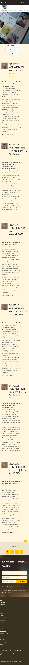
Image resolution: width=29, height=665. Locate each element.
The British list (3, 620)
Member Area (3, 628)
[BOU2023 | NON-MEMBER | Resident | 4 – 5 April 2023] (4, 465)
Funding (2, 604)
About (1, 615)
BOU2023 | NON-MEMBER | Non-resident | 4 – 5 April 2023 (18, 310)
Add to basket (6, 134)
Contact (1, 622)
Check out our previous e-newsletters (12, 587)
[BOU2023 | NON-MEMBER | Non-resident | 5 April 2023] (4, 146)
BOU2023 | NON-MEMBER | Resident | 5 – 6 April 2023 (18, 390)
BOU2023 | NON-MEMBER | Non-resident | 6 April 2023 (18, 68)
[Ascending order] (22, 45)
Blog (1, 607)
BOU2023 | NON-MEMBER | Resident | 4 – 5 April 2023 (18, 468)
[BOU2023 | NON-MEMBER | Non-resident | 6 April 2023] (4, 66)
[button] (27, 10)
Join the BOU (3, 631)
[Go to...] (24, 2)
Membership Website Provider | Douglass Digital (10, 661)
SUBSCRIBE (21, 581)
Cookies (1, 644)
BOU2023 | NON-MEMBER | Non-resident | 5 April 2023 (18, 149)
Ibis (1, 600)
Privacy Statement (4, 639)
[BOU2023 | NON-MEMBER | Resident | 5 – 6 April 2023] (4, 387)
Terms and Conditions (7, 592)
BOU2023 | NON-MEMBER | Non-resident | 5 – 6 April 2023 (18, 229)
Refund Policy (3, 642)
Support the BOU (4, 633)
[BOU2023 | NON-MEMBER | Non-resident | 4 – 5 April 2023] (4, 307)
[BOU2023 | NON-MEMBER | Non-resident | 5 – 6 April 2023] (4, 226)
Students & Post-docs (5, 618)
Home (1, 613)
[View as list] (15, 53)
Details (12, 134)
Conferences (3, 602)
